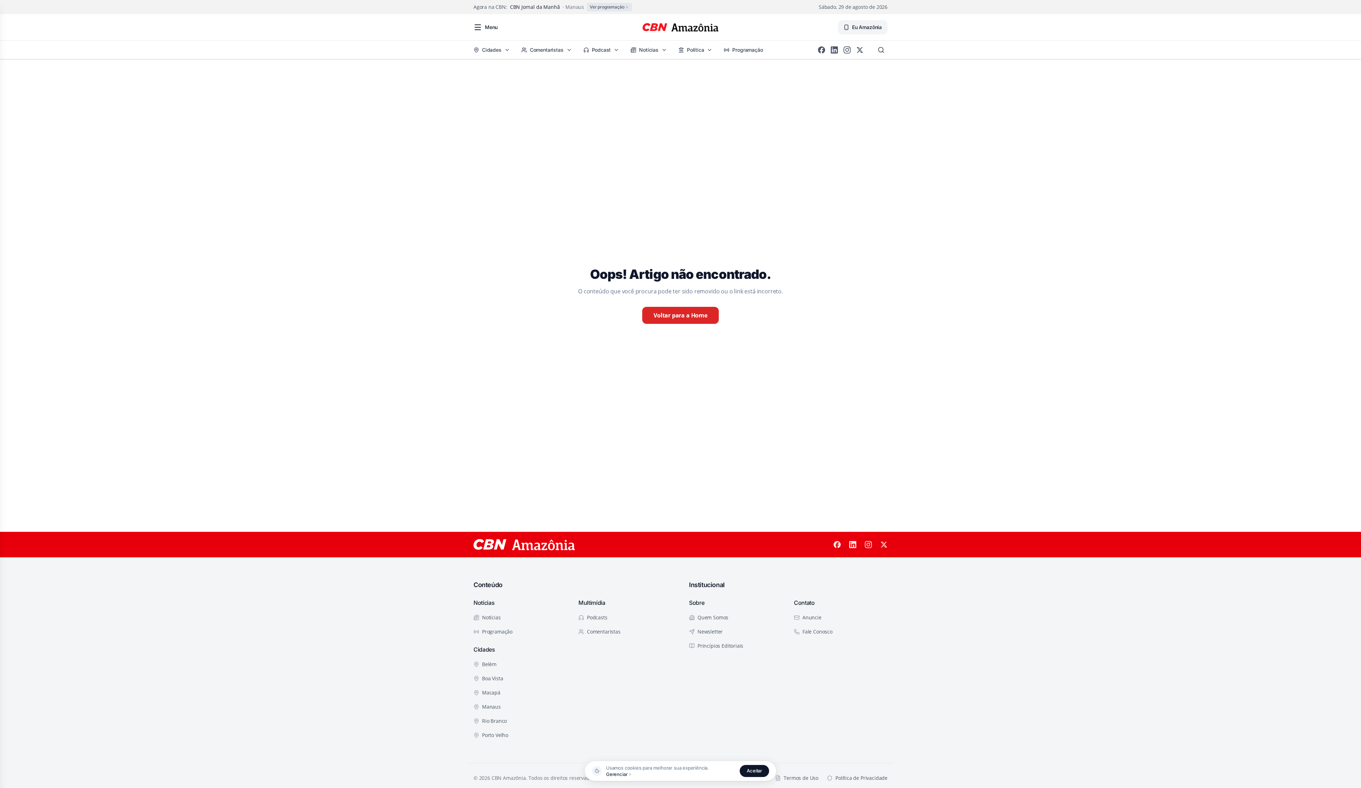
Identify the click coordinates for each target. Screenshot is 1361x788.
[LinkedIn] (834, 50)
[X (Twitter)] (859, 50)
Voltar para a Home (680, 315)
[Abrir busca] (881, 50)
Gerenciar (616, 774)
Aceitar (754, 770)
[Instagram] (847, 50)
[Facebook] (821, 50)
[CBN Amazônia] (680, 27)
